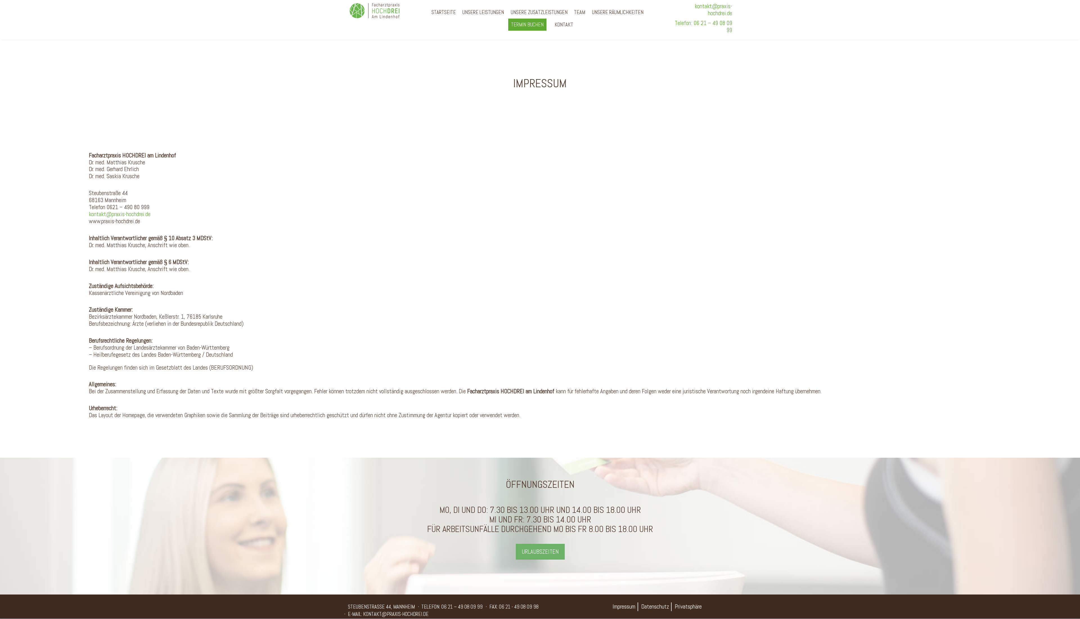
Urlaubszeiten (540, 551)
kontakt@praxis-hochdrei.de (713, 10)
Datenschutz (655, 606)
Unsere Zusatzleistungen (539, 12)
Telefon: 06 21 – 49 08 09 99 (703, 26)
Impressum (624, 606)
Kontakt (564, 24)
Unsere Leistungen (483, 12)
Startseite (443, 12)
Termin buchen (527, 24)
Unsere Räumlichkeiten (618, 12)
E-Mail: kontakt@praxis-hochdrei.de (388, 614)
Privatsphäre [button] (688, 606)
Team (579, 12)
